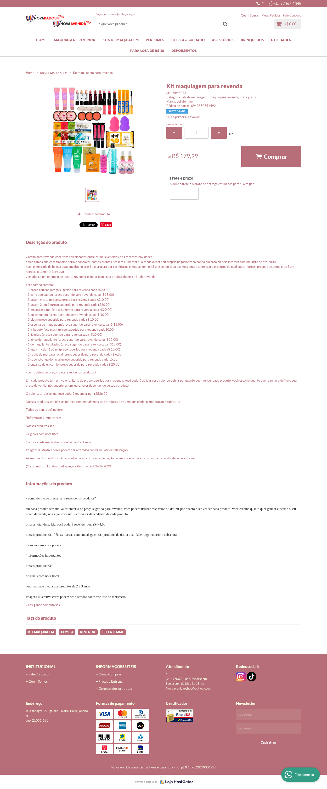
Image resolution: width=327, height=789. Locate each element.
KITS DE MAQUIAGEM (120, 40)
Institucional (41, 666)
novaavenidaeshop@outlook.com (189, 688)
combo (67, 632)
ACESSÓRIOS (223, 40)
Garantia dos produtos (115, 688)
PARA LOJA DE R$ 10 (147, 51)
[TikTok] (251, 676)
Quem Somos (250, 15)
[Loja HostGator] (175, 781)
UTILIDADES (281, 40)
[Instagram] (241, 676)
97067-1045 (287, 3)
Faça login (128, 14)
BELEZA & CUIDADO (188, 40)
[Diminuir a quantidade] (174, 133)
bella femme (113, 632)
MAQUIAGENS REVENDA (74, 40)
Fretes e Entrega (111, 681)
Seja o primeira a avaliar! (183, 117)
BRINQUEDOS (252, 40)
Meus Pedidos (271, 15)
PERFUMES (155, 40)
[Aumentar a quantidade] (219, 133)
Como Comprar (110, 674)
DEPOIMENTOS (184, 51)
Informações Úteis (116, 666)
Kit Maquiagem (41, 632)
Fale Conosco (292, 15)
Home (41, 40)
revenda (87, 632)
